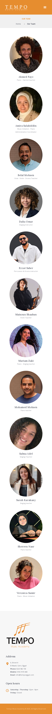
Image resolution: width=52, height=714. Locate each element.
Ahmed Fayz (26, 76)
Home (18, 24)
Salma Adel (26, 453)
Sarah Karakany (26, 500)
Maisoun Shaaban (26, 314)
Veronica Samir (26, 593)
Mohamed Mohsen (26, 407)
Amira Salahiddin (26, 125)
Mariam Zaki (26, 360)
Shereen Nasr (26, 546)
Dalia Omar (26, 221)
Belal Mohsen (26, 175)
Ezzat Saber (26, 268)
